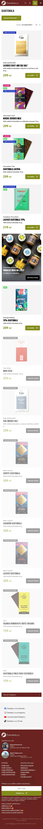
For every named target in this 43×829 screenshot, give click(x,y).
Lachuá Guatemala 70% (14, 219)
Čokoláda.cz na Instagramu (15, 713)
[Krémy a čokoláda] (21, 250)
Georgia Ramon (9, 318)
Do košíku (31, 75)
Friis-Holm (7, 368)
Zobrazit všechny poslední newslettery (12, 812)
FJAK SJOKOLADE (9, 63)
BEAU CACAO (8, 470)
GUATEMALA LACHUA (11, 169)
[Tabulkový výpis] (36, 24)
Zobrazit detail (33, 378)
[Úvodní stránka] (12, 3)
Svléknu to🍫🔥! (7, 806)
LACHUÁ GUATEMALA (11, 573)
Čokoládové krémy (10, 267)
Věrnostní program (26, 765)
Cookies (23, 774)
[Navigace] (40, 3)
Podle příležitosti (7, 770)
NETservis (12, 823)
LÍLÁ (4, 621)
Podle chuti (5, 765)
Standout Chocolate (10, 217)
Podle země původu (8, 772)
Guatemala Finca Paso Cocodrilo (18, 673)
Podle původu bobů (8, 774)
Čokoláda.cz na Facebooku (15, 708)
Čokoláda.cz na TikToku (14, 721)
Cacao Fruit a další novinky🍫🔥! (12, 810)
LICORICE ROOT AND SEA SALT (15, 65)
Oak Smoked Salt (10, 420)
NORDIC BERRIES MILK (12, 118)
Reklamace (24, 768)
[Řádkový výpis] (39, 24)
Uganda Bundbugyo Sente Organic (18, 623)
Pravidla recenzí (25, 777)
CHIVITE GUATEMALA (11, 473)
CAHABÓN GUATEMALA (12, 523)
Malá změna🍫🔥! (8, 808)
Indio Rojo (7, 370)
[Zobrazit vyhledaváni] (25, 3)
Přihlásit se (20, 793)
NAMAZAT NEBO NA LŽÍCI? (13, 270)
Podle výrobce (7, 768)
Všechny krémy (32, 277)
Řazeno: (24, 25)
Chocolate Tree (9, 116)
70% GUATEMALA (10, 320)
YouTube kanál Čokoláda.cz (16, 717)
